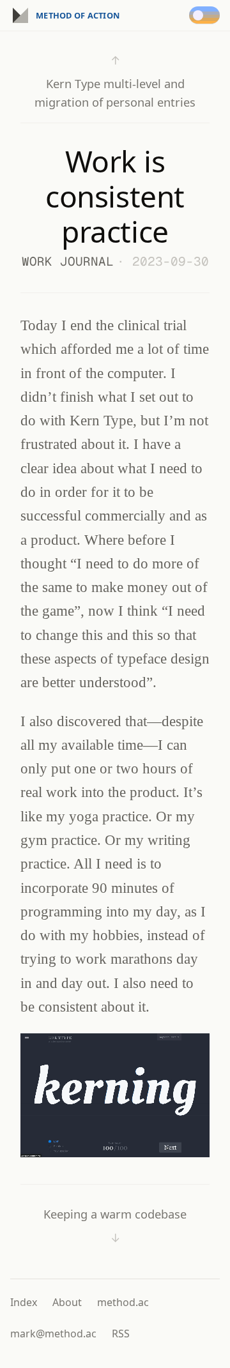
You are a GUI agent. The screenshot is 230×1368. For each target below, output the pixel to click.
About (67, 1302)
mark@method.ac (53, 1333)
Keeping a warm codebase (115, 1225)
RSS (121, 1333)
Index (23, 1302)
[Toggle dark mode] (207, 15)
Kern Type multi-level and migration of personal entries (114, 81)
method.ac (123, 1302)
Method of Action (77, 15)
